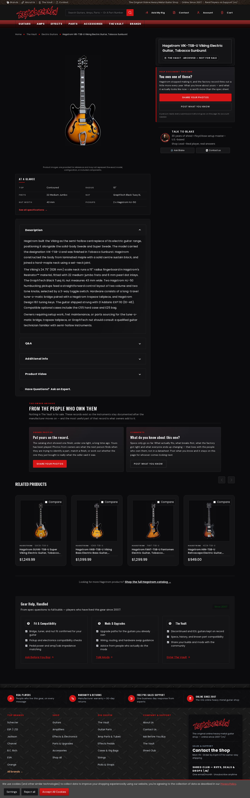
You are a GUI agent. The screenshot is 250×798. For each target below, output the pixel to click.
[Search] (130, 12)
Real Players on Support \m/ (221, 2)
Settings (12, 792)
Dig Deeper (105, 715)
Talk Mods (103, 657)
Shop (56, 715)
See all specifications (33, 209)
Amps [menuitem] (40, 24)
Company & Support (157, 715)
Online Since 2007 (192, 2)
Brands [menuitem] (135, 24)
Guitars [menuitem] (24, 24)
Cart (230, 12)
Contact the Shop (211, 750)
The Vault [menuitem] (116, 24)
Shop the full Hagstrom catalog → (148, 582)
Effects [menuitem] (56, 24)
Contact (184, 12)
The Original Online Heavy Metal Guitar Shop (154, 2)
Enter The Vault (177, 657)
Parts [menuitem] (73, 24)
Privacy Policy (228, 784)
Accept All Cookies (54, 792)
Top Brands (15, 715)
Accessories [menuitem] (93, 24)
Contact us (215, 150)
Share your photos (195, 97)
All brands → (15, 771)
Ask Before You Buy (38, 657)
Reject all (29, 792)
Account (208, 12)
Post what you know (195, 106)
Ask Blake (179, 150)
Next (231, 479)
